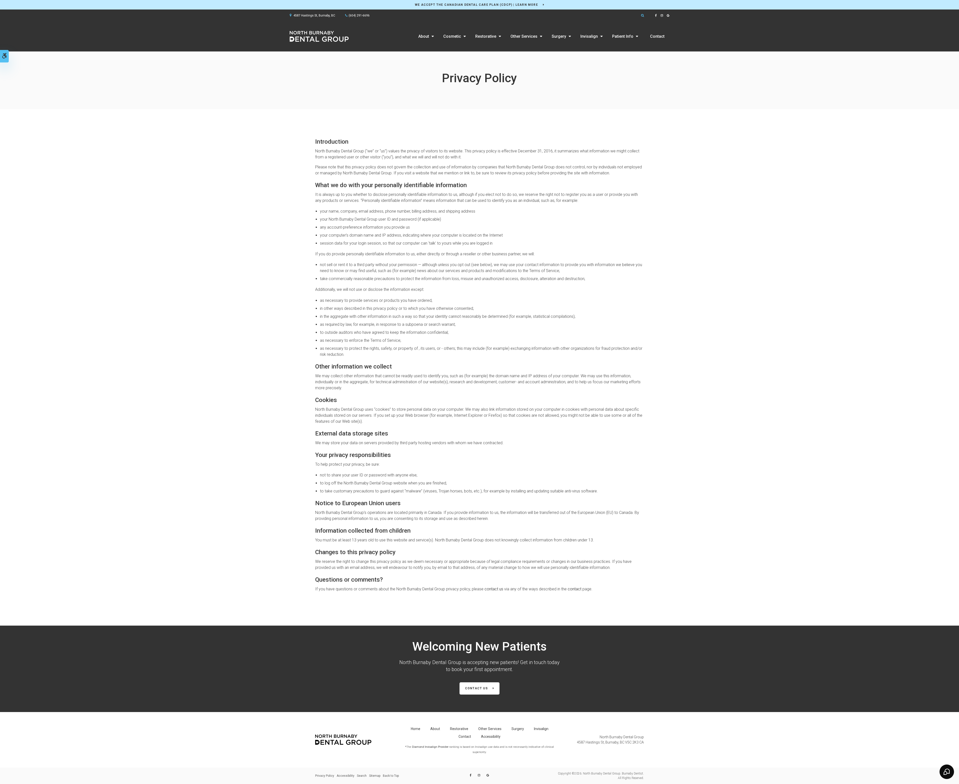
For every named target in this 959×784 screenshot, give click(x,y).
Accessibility (490, 737)
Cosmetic (452, 36)
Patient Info (622, 36)
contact (574, 589)
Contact (657, 36)
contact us (494, 589)
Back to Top (391, 776)
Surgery (559, 36)
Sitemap (374, 776)
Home (415, 729)
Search (362, 776)
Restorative (485, 36)
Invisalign (589, 36)
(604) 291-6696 (359, 15)
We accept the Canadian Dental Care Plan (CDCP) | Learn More (476, 4)
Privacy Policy (324, 776)
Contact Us (476, 688)
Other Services (523, 36)
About (423, 36)
